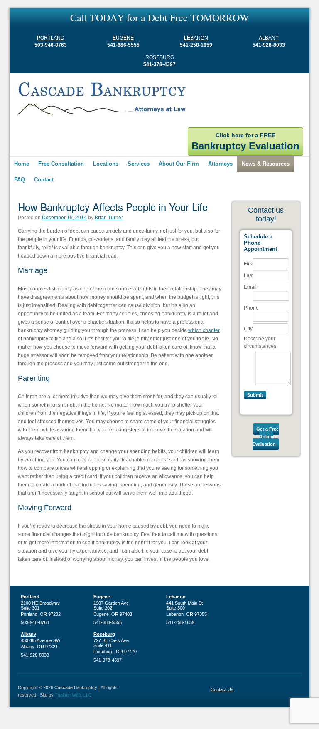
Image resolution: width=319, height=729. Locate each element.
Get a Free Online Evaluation (266, 436)
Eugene (123, 38)
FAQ (19, 179)
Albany (269, 38)
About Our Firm (179, 164)
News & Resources (266, 164)
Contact (44, 179)
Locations (105, 164)
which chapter (204, 330)
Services (139, 164)
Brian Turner (109, 218)
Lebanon (196, 38)
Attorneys (220, 164)
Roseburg (159, 57)
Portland (50, 38)
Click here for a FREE (245, 141)
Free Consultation (61, 164)
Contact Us (222, 689)
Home (21, 164)
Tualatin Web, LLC (73, 694)
